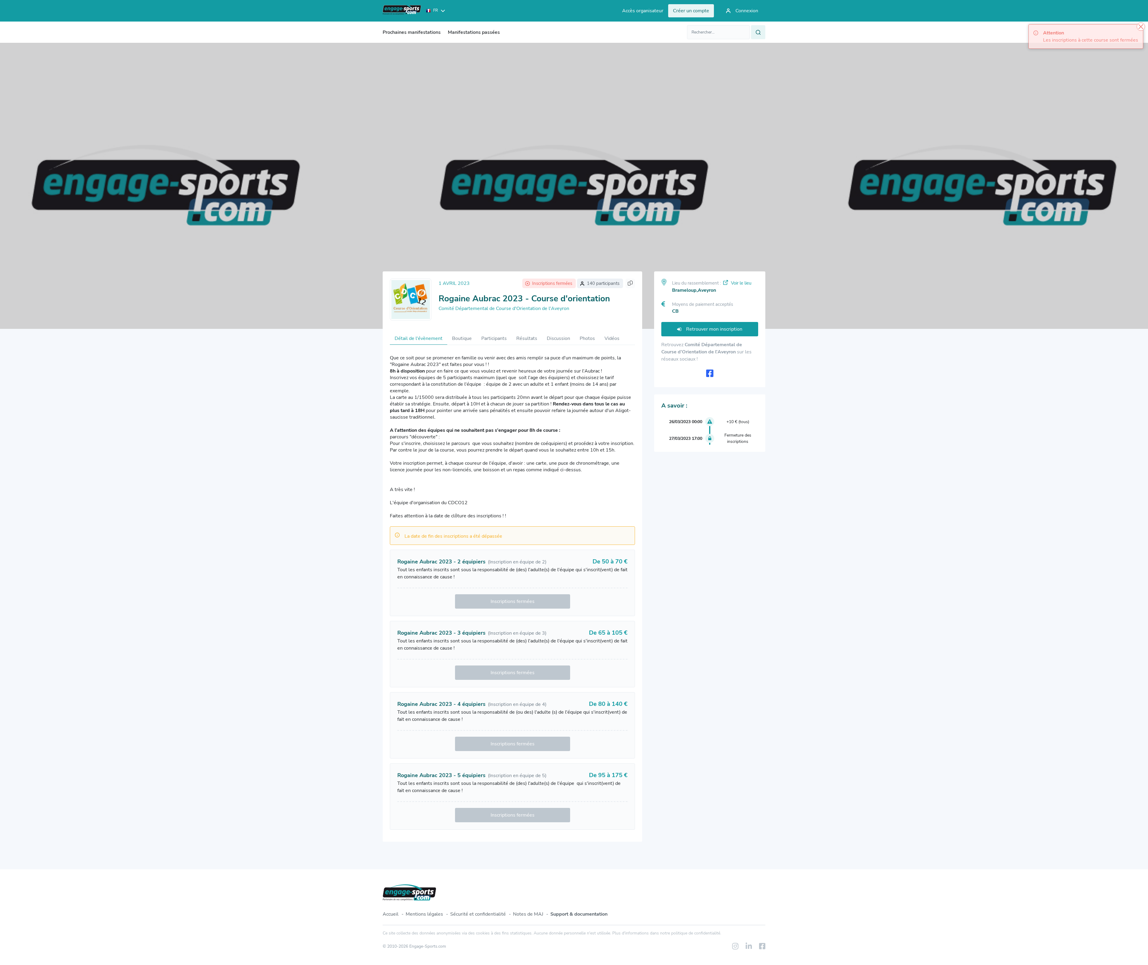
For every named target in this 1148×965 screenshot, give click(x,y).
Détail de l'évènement (418, 338)
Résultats (526, 338)
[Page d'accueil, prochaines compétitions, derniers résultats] (402, 11)
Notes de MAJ (528, 914)
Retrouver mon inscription (714, 329)
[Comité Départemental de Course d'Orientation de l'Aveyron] (410, 299)
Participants (494, 338)
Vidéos (611, 338)
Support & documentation (578, 914)
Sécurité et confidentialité (478, 914)
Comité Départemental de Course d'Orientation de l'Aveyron (504, 308)
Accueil (391, 914)
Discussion (558, 338)
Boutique (462, 338)
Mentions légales (424, 914)
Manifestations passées (474, 32)
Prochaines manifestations (412, 32)
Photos (587, 338)
